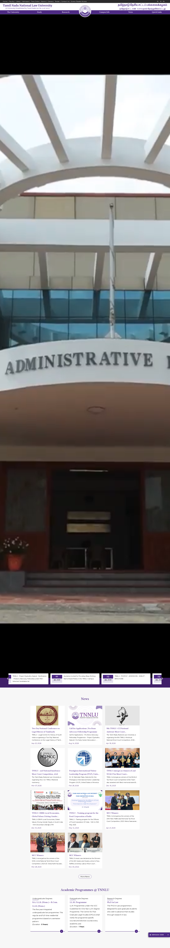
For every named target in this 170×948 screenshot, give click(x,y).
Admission (25, 1)
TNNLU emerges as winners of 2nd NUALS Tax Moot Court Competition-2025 (121, 773)
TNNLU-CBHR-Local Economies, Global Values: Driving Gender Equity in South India (45, 815)
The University (13, 12)
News (130, 12)
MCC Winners (112, 813)
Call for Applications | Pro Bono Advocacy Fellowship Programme (83, 730)
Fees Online (35, 1)
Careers (50, 1)
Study (39, 12)
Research (66, 12)
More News (84, 877)
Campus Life (104, 12)
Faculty (11, 1)
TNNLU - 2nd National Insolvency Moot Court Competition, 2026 (46, 772)
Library (18, 1)
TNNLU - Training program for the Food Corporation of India (83, 814)
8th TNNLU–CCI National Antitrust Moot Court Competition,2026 (117, 731)
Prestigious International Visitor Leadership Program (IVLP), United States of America (84, 773)
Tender (57, 1)
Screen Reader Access (79, 1)
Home (5, 1)
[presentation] (8, 678)
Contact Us (65, 1)
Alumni (43, 1)
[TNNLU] (27, 6)
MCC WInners (75, 855)
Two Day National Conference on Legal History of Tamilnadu (46, 730)
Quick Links (157, 12)
